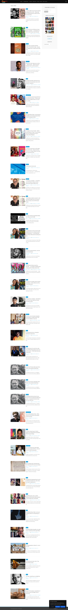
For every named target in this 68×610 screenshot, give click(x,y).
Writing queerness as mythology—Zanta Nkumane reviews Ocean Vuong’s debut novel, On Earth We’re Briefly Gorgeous (33, 300)
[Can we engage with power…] (49, 21)
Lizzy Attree (34, 401)
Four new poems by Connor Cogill (31, 166)
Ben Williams (32, 218)
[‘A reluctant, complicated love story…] (49, 18)
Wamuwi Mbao (34, 237)
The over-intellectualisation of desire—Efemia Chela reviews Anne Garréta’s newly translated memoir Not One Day (32, 415)
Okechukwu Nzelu (35, 67)
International (26, 1)
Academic (27, 394)
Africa (21, 1)
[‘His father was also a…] (46, 32)
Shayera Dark (33, 16)
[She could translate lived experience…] (46, 28)
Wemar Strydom (33, 320)
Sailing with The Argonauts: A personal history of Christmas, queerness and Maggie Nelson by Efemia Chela (33, 592)
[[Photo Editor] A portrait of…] (49, 32)
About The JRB (45, 1)
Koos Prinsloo (34, 384)
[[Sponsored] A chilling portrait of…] (52, 21)
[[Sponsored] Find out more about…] (52, 25)
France (27, 461)
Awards (27, 527)
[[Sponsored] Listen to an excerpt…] (52, 18)
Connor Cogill (35, 167)
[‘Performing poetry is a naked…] (46, 25)
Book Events (27, 314)
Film (26, 510)
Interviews (34, 1)
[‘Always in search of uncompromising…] (46, 21)
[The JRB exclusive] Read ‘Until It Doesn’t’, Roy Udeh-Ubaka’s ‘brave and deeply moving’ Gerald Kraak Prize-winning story (33, 82)
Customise (52, 606)
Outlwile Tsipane (33, 435)
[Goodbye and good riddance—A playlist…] (52, 32)
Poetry (41, 1)
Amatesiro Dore (34, 335)
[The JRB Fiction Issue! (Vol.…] (46, 18)
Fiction (38, 1)
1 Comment (38, 320)
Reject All (57, 606)
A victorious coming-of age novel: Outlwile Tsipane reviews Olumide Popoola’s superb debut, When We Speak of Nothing (33, 432)
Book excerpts (27, 61)
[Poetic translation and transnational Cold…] (52, 28)
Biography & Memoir (28, 412)
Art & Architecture (28, 445)
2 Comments (38, 483)
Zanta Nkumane (34, 253)
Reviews (31, 1)
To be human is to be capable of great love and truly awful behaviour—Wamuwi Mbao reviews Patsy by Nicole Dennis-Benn (33, 283)
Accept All (63, 606)
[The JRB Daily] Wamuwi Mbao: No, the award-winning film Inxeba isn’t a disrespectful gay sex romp (33, 513)
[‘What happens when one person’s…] (49, 25)
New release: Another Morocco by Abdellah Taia (33, 576)
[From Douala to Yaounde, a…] (49, 28)
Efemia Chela (33, 466)
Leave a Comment (37, 33)
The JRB (33, 33)
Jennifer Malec (33, 451)
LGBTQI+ (27, 164)
